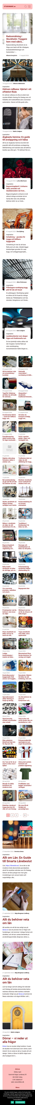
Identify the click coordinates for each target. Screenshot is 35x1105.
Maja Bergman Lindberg (22, 913)
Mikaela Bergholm (11, 55)
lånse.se (5, 930)
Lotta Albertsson (22, 181)
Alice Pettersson (22, 282)
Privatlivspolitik (20, 1102)
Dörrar (5, 1046)
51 (25, 815)
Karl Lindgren (21, 330)
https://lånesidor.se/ (12, 865)
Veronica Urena (19, 851)
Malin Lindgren (17, 131)
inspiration (6, 87)
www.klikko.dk (19, 1082)
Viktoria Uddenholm (19, 83)
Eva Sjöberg (20, 231)
